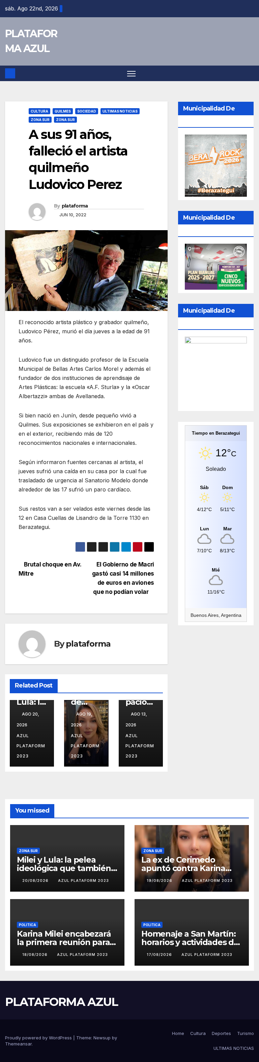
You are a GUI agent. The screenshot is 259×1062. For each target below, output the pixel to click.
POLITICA (27, 925)
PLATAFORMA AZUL (61, 1002)
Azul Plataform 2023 (83, 880)
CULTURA (39, 111)
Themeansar (18, 1043)
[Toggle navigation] (131, 73)
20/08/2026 (36, 880)
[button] (250, 73)
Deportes (221, 1033)
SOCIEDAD (86, 111)
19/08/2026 (160, 880)
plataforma (75, 206)
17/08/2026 (160, 954)
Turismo (245, 1033)
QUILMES (63, 111)
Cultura (198, 1033)
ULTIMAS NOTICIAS (120, 111)
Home (178, 1033)
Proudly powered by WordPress (39, 1037)
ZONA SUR (40, 120)
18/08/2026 (35, 954)
